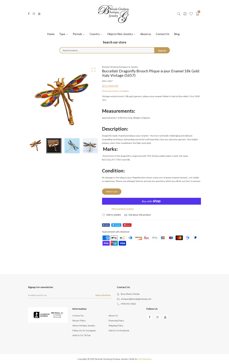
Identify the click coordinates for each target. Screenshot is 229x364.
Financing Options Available (115, 91)
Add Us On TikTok (81, 335)
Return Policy (79, 320)
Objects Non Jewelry (120, 34)
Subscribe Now (103, 295)
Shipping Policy (116, 325)
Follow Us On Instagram (84, 330)
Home (51, 34)
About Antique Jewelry (83, 325)
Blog (177, 34)
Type (62, 34)
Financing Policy (116, 320)
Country (95, 34)
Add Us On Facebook (119, 330)
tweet (117, 225)
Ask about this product (139, 214)
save (128, 225)
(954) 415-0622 (128, 303)
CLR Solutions (144, 359)
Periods (78, 34)
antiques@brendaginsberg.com (136, 299)
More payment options (123, 208)
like (107, 225)
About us (145, 34)
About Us (113, 315)
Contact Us (162, 34)
